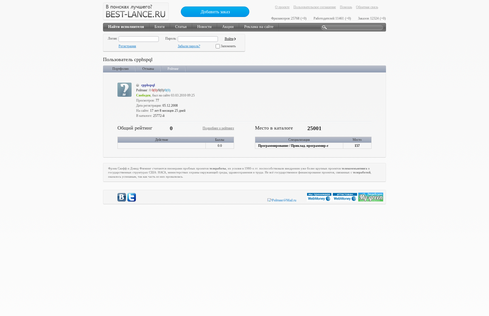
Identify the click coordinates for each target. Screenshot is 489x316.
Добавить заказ (215, 11)
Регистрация (127, 46)
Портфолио (120, 69)
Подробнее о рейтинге (218, 128)
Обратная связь (367, 7)
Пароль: (171, 38)
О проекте (282, 7)
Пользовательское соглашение (314, 7)
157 (357, 146)
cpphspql (148, 85)
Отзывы (148, 69)
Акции (228, 27)
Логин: (112, 38)
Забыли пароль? (189, 46)
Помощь (346, 7)
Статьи (181, 27)
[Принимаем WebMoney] (320, 200)
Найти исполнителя (126, 27)
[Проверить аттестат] (345, 200)
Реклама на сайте (258, 27)
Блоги (160, 27)
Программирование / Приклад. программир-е (293, 146)
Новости (204, 27)
